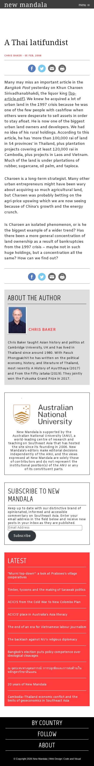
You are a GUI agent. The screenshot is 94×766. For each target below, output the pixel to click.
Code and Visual (72, 758)
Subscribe (22, 536)
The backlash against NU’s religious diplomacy (42, 640)
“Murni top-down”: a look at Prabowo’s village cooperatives (42, 576)
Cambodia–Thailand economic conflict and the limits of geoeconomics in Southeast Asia (43, 699)
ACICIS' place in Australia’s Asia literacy (37, 615)
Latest (17, 560)
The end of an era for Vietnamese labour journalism (47, 627)
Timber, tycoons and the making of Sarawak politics (46, 590)
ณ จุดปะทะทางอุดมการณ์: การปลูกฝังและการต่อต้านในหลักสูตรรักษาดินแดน (45, 670)
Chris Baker (13, 55)
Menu (83, 5)
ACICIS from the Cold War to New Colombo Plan (44, 602)
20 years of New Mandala (27, 685)
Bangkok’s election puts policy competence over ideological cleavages (44, 654)
